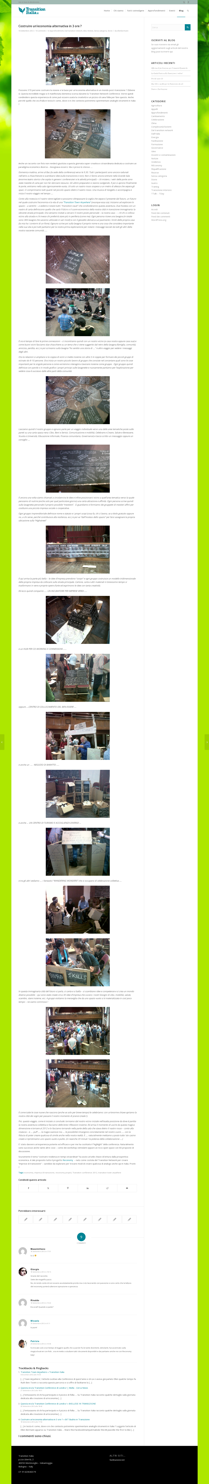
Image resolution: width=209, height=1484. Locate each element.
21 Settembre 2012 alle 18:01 (31, 1390)
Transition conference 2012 (85, 1172)
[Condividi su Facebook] (28, 1188)
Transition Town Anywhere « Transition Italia (42, 1372)
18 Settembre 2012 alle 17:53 (31, 1422)
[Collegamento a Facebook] (188, 2)
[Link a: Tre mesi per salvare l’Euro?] (70, 1219)
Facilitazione (157, 140)
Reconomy (68, 1160)
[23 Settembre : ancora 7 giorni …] (2, 742)
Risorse (155, 172)
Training (155, 186)
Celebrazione (157, 119)
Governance (157, 147)
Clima (153, 123)
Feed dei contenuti (160, 212)
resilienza (156, 161)
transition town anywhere (109, 1172)
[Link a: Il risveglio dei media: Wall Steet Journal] (55, 1219)
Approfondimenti (57, 31)
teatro (154, 183)
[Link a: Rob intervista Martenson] (25, 1219)
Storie (110, 31)
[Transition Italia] (32, 10)
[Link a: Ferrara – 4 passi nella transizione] (85, 1219)
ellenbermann (122, 31)
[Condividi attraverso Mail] (127, 1188)
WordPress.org (158, 219)
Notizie (90, 31)
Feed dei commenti (160, 216)
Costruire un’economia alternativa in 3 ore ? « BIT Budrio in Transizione (55, 1419)
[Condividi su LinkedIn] (88, 1188)
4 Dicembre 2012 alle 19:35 (31, 1375)
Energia (155, 137)
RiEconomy (156, 165)
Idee (85, 31)
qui (171, 51)
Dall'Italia (155, 133)
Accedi (154, 209)
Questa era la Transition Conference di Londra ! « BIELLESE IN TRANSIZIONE (58, 1403)
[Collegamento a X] (184, 2)
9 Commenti (41, 31)
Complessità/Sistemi (161, 126)
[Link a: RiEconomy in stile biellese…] (40, 1219)
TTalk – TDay (157, 193)
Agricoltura (156, 105)
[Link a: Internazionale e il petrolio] (129, 1219)
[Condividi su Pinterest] (68, 1188)
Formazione (157, 144)
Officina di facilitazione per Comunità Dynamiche (169, 68)
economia (28, 1172)
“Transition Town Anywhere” (77, 202)
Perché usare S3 (157, 78)
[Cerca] (188, 10)
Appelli (154, 109)
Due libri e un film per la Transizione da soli (167, 84)
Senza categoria (100, 31)
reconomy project (64, 1172)
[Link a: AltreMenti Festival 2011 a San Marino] (114, 1219)
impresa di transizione (44, 1172)
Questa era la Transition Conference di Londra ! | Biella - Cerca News (54, 1387)
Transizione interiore (161, 190)
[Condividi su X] (48, 1188)
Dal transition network (73, 31)
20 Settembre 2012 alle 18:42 (31, 1406)
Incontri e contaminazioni (163, 154)
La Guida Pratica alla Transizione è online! (167, 73)
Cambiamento (158, 116)
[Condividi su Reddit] (107, 1188)
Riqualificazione (158, 169)
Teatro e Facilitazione (159, 89)
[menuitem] (107, 10)
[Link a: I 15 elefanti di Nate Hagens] (100, 1219)
